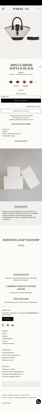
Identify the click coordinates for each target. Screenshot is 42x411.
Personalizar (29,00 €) (21, 111)
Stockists (4, 341)
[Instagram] (3, 325)
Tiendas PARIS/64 (7, 338)
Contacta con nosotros (8, 369)
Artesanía (5, 336)
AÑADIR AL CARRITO (21, 100)
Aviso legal (4, 395)
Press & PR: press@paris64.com (11, 376)
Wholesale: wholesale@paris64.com (12, 374)
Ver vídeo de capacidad (21, 141)
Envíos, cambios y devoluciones (12, 133)
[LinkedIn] (13, 325)
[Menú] (3, 9)
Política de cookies (24, 395)
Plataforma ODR (32, 397)
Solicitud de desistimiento (21, 397)
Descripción (6, 129)
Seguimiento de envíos (8, 357)
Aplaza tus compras (7, 360)
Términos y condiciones (8, 397)
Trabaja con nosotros (8, 343)
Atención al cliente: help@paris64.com (13, 371)
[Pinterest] (8, 325)
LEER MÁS (21, 245)
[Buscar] (37, 9)
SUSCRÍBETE (8, 319)
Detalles (5, 131)
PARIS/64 (8, 403)
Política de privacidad (13, 395)
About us (4, 333)
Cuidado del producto (9, 136)
